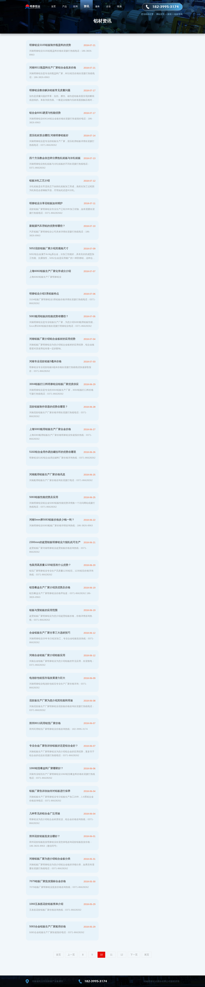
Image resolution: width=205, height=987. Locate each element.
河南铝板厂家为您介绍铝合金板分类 (49, 858)
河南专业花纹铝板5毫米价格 (45, 361)
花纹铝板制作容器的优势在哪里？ (48, 406)
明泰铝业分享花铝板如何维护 (46, 203)
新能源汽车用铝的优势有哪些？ (47, 225)
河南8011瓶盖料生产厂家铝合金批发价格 (52, 67)
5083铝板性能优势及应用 (43, 497)
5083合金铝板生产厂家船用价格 (47, 926)
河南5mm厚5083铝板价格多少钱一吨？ (51, 519)
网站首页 (161, 14)
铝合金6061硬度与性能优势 (45, 112)
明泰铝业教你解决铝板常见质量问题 (49, 90)
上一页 (71, 954)
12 (122, 954)
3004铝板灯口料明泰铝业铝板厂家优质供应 (54, 384)
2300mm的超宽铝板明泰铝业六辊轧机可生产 (55, 542)
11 (111, 954)
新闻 (170, 14)
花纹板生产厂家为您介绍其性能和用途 (51, 700)
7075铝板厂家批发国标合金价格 (47, 881)
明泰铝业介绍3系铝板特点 (44, 293)
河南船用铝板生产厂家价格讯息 (47, 474)
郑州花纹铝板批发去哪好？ (44, 836)
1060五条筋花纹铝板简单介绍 (46, 904)
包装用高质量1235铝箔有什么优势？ (50, 565)
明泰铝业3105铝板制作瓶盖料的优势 (50, 45)
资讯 (86, 6)
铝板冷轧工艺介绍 (39, 180)
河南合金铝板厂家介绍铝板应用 (47, 655)
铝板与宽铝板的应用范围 (43, 610)
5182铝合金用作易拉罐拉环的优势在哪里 (52, 451)
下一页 (134, 954)
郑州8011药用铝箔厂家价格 (45, 723)
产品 (64, 6)
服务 (97, 6)
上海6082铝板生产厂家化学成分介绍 (50, 271)
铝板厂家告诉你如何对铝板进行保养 (49, 791)
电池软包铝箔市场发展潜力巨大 (47, 678)
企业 (108, 6)
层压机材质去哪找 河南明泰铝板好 (48, 135)
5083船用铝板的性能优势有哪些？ (48, 316)
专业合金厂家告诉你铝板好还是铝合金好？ (53, 745)
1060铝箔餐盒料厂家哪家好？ (46, 768)
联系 (119, 6)
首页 (53, 6)
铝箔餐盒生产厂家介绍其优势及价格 (49, 587)
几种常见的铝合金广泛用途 (44, 813)
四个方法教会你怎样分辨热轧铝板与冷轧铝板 (55, 158)
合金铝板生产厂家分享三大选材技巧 (49, 632)
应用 (75, 6)
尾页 (146, 954)
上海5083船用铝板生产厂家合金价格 (50, 429)
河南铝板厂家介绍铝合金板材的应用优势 (52, 338)
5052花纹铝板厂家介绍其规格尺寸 (48, 248)
